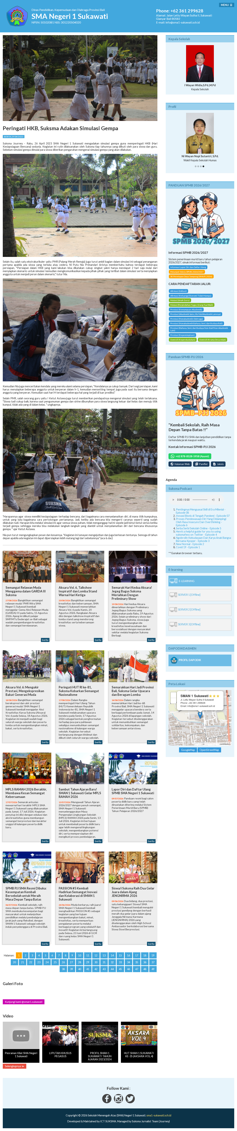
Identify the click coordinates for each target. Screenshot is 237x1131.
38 (63, 969)
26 (63, 962)
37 (152, 962)
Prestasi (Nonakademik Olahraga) (186, 319)
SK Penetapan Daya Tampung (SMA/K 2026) (191, 277)
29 (87, 962)
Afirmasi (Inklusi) (178, 292)
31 (104, 962)
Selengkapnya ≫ (14, 1066)
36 (144, 962)
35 (136, 962)
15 (120, 955)
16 (128, 955)
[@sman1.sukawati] (118, 1102)
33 (120, 962)
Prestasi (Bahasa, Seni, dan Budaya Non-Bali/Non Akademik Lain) (199, 330)
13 (104, 955)
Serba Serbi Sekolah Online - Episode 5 (198, 529)
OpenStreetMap (212, 744)
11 (87, 955)
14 (112, 955)
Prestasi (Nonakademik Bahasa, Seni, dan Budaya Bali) (196, 324)
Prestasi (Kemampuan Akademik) (186, 310)
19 (152, 955)
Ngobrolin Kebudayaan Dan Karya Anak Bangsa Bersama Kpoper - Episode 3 (203, 540)
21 (22, 962)
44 (112, 969)
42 (95, 969)
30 (95, 962)
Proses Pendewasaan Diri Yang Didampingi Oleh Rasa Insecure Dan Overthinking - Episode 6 (201, 522)
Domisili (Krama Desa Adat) (212, 340)
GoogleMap (188, 750)
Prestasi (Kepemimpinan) (182, 336)
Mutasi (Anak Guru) (180, 301)
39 (71, 969)
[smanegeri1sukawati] (106, 1102)
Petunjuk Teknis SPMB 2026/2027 (186, 272)
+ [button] (173, 695)
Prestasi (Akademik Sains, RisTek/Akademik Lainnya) (195, 315)
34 (128, 962)
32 (112, 962)
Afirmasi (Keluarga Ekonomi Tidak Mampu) (190, 296)
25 (55, 962)
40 (79, 969)
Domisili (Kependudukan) (182, 340)
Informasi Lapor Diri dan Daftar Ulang (188, 268)
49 (152, 969)
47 (136, 969)
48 (144, 969)
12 (95, 955)
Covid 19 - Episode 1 (188, 548)
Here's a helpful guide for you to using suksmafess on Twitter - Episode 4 (198, 534)
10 (79, 955)
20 (14, 962)
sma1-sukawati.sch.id (158, 1115)
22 (30, 962)
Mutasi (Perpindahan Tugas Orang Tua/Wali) (191, 306)
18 (144, 955)
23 (38, 962)
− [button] (173, 701)
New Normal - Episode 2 (190, 544)
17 (136, 955)
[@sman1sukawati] (130, 1102)
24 (47, 962)
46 (128, 969)
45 (120, 969)
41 (87, 969)
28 (79, 962)
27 (71, 962)
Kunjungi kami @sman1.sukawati (23, 1001)
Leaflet (198, 744)
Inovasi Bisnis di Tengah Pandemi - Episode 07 (203, 516)
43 (104, 969)
